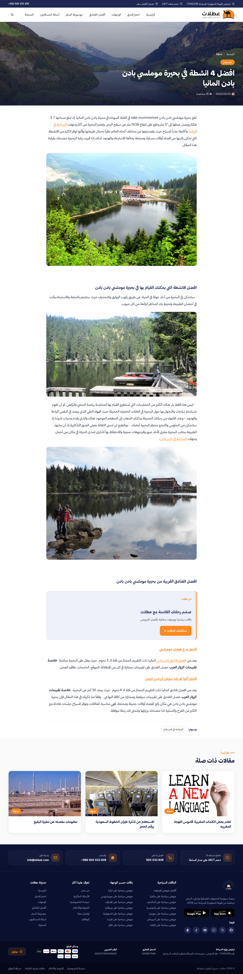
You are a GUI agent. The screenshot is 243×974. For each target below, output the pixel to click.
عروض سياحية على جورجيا (162, 913)
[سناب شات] (187, 930)
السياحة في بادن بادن (173, 439)
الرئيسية (150, 14)
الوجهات (116, 14)
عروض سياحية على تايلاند (163, 925)
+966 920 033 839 (18, 3)
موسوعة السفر (74, 14)
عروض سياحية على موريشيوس (117, 896)
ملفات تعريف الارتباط (35, 968)
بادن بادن (227, 62)
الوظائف (85, 919)
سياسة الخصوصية (79, 902)
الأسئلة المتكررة (81, 896)
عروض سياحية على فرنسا (120, 919)
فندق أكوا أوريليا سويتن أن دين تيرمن (171, 678)
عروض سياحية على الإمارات (119, 902)
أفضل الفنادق (97, 14)
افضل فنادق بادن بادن (171, 660)
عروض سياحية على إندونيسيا (161, 907)
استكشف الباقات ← (175, 630)
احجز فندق (133, 14)
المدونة (29, 14)
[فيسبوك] (231, 930)
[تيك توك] (196, 930)
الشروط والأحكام (81, 907)
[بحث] (12, 14)
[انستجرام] (213, 930)
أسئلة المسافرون (49, 14)
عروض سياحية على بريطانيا (119, 907)
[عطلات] (218, 15)
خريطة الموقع (14, 968)
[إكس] (222, 930)
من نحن (85, 890)
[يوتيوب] (205, 930)
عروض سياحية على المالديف (161, 902)
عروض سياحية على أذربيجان (161, 919)
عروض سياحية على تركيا (120, 890)
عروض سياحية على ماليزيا (163, 896)
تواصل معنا (83, 913)
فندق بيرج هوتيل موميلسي (178, 649)
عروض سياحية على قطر (121, 925)
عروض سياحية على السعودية (118, 913)
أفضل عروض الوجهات (164, 890)
